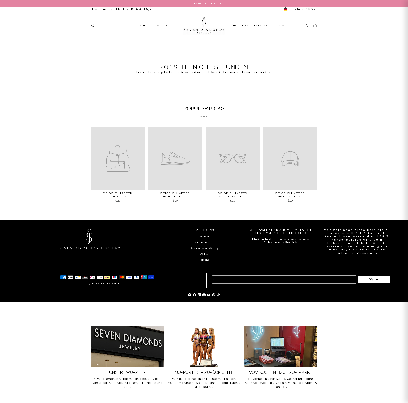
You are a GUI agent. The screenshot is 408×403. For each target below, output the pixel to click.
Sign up (374, 279)
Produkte (107, 9)
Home (95, 9)
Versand (204, 259)
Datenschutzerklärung (204, 248)
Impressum (204, 236)
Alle (204, 116)
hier (226, 72)
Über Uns (122, 9)
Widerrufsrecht (204, 242)
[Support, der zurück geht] (204, 346)
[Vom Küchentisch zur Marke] (280, 346)
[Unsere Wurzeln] (127, 346)
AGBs (204, 254)
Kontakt (136, 9)
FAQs (147, 9)
